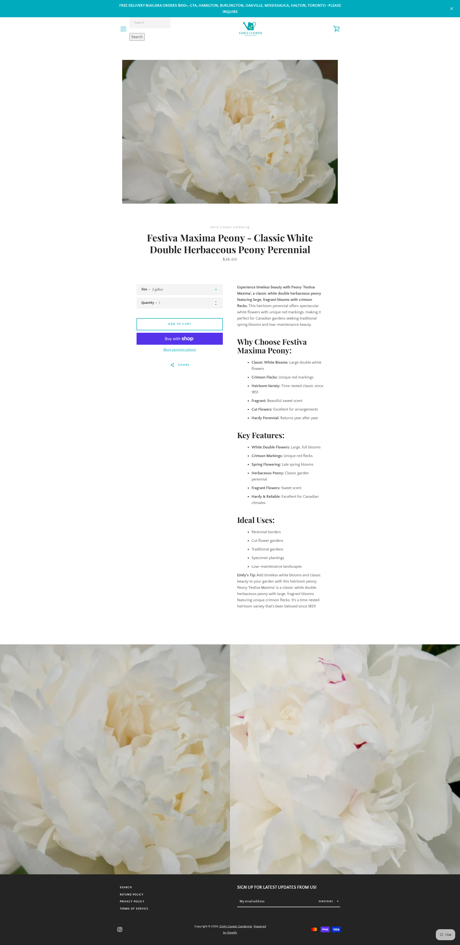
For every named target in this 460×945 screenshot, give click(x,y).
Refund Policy (132, 894)
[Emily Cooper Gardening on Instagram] (119, 929)
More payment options (179, 350)
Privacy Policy (132, 901)
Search (137, 37)
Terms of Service (134, 908)
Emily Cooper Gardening (235, 926)
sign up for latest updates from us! (276, 887)
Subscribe (326, 901)
